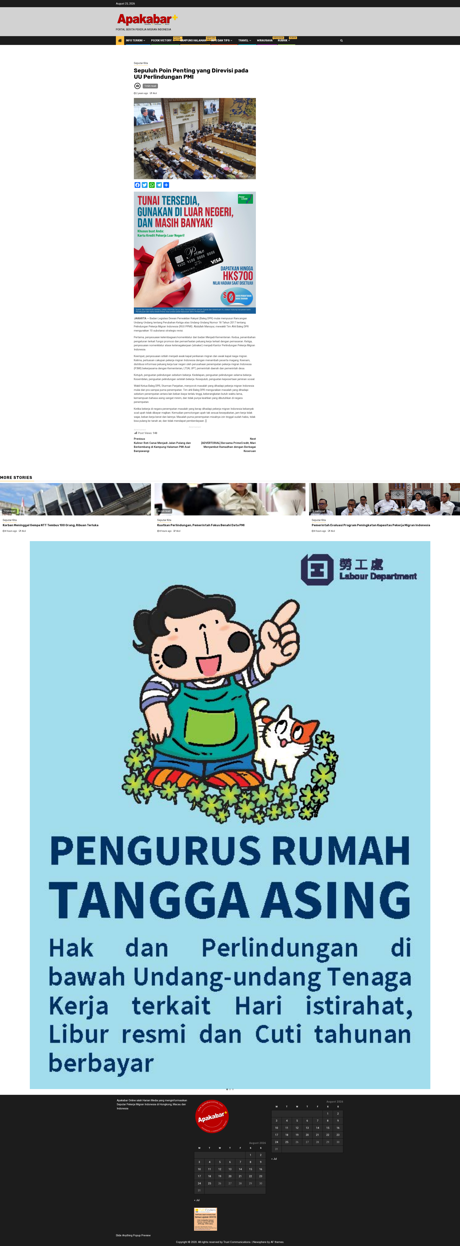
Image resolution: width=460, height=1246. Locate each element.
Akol (155, 93)
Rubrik (284, 40)
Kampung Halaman (193, 40)
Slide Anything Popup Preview (133, 1235)
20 (230, 1176)
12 (219, 1169)
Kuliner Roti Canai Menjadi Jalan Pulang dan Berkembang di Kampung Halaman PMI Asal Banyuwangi (162, 445)
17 (199, 1176)
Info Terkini (134, 40)
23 (260, 1176)
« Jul (196, 1200)
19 (219, 1176)
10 (199, 1169)
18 (209, 1176)
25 (209, 1183)
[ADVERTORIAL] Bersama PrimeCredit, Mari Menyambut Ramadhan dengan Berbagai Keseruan (228, 445)
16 (260, 1169)
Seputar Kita (141, 63)
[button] (227, 1089)
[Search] (341, 40)
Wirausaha (265, 40)
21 (240, 1176)
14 (240, 1169)
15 (250, 1169)
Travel (243, 40)
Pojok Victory (163, 40)
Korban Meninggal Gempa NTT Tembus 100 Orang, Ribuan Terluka (50, 525)
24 (199, 1183)
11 (209, 1169)
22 (250, 1176)
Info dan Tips (220, 40)
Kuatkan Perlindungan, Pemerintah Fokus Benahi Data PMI (201, 525)
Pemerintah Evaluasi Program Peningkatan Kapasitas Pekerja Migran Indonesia (371, 525)
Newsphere (259, 1242)
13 (230, 1169)
